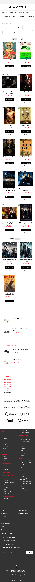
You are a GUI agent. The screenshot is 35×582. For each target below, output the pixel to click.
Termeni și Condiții (22, 520)
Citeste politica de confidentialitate (17, 571)
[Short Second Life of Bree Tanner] (9, 82)
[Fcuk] (10, 421)
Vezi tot (29, 425)
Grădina (23, 448)
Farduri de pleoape (25, 432)
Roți (22, 474)
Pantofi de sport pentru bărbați (8, 447)
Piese (22, 473)
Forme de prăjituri (25, 490)
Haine (3, 432)
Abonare (7, 340)
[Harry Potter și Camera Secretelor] (25, 179)
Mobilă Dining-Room (25, 439)
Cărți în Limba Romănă (26, 462)
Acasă (2, 510)
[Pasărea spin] (25, 147)
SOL (2, 529)
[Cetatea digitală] (25, 50)
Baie (22, 450)
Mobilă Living (24, 443)
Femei (5, 434)
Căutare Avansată (5, 520)
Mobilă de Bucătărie (25, 441)
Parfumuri (6, 498)
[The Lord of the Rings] (9, 147)
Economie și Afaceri (25, 466)
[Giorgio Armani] (23, 401)
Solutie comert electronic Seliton (17, 580)
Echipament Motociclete (26, 481)
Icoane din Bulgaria (9, 60)
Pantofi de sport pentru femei (8, 450)
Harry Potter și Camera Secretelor (25, 189)
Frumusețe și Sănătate (8, 496)
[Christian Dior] (23, 408)
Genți (5, 456)
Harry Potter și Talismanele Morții (9, 293)
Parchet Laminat (24, 452)
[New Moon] (9, 115)
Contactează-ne (21, 517)
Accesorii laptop (7, 491)
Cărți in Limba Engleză (26, 460)
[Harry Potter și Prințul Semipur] (25, 250)
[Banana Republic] (10, 401)
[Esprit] (23, 414)
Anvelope (23, 476)
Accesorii (4, 454)
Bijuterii (5, 461)
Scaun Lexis (15, 318)
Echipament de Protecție (26, 483)
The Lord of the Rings (9, 157)
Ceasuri (5, 458)
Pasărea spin (25, 157)
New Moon (9, 125)
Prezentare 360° (6, 472)
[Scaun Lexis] (7, 321)
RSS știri (7, 390)
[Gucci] (23, 421)
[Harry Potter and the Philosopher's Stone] (9, 179)
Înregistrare (4, 513)
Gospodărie (22, 486)
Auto (20, 470)
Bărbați (5, 438)
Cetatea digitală (25, 60)
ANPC (3, 526)
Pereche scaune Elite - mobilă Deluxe (20, 329)
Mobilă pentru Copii (25, 444)
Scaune (22, 455)
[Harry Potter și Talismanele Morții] (9, 283)
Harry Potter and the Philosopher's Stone (9, 189)
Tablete (5, 489)
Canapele (23, 453)
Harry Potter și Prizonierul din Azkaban (9, 223)
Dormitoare (23, 437)
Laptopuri (6, 487)
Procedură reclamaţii (23, 513)
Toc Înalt (5, 445)
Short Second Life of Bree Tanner (9, 92)
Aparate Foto (6, 484)
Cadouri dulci (6, 469)
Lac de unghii (24, 430)
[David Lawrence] (10, 414)
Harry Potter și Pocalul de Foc (9, 260)
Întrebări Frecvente (22, 510)
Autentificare (4, 517)
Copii (5, 436)
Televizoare (6, 480)
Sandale (5, 443)
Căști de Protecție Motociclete (24, 479)
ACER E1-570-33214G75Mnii (20, 349)
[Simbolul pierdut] (25, 115)
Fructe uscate (6, 467)
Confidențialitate (5, 523)
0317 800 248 (11, 540)
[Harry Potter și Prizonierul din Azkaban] (9, 212)
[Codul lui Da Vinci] (25, 82)
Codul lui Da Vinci (25, 91)
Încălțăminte (5, 441)
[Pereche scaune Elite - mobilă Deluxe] (7, 331)
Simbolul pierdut (26, 125)
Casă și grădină (23, 435)
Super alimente (7, 466)
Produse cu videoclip (7, 475)
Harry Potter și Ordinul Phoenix (25, 223)
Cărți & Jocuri (23, 458)
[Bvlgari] (10, 408)
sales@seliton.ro (11, 537)
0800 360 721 (11, 544)
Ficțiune (23, 464)
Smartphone (6, 493)
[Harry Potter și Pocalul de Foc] (9, 250)
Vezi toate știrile (7, 392)
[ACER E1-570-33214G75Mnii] (7, 352)
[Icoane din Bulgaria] (9, 50)
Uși (22, 446)
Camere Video (7, 485)
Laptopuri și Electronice (8, 478)
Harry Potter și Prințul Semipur (26, 260)
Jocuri (22, 467)
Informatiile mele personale (18, 575)
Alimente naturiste (7, 463)
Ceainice (23, 488)
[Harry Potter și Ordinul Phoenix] (25, 212)
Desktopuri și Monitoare (9, 482)
